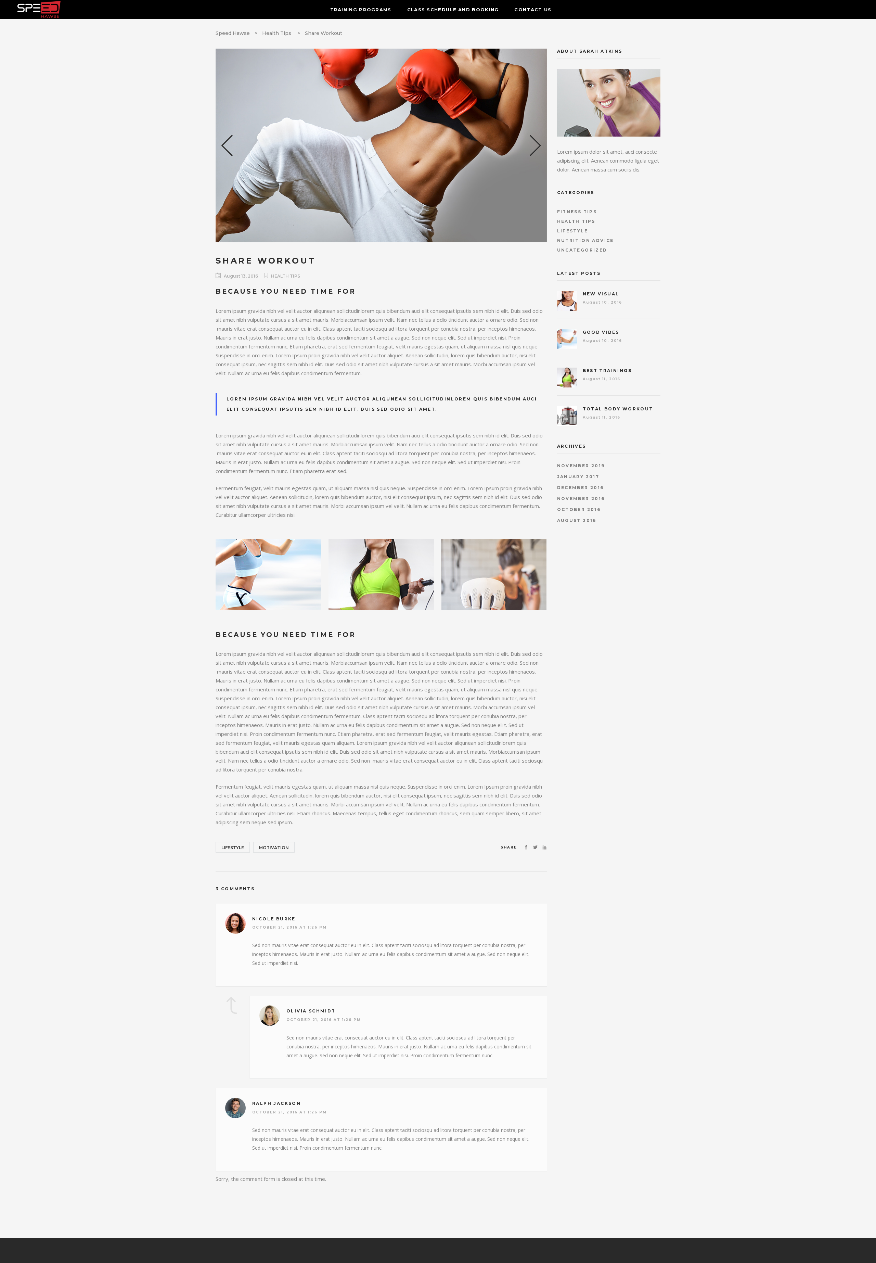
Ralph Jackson (276, 1103)
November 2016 (581, 498)
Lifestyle (232, 847)
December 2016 (580, 487)
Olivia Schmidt (311, 1010)
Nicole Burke (274, 918)
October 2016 (579, 509)
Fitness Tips (577, 211)
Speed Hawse (233, 33)
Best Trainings (607, 370)
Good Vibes (601, 332)
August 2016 (576, 520)
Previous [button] (229, 145)
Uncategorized (582, 250)
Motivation (274, 847)
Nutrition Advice (585, 240)
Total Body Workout (618, 408)
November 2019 (581, 465)
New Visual (601, 293)
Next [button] (533, 145)
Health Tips (276, 33)
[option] (381, 145)
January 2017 (578, 476)
